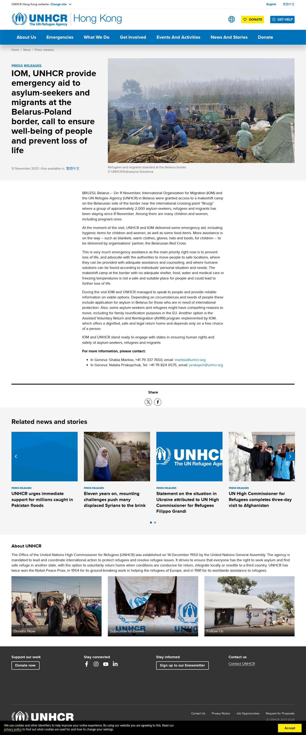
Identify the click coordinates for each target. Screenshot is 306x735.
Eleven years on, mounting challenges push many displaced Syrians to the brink (115, 499)
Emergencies (59, 37)
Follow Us (214, 631)
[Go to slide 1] (152, 523)
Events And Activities (178, 37)
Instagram (96, 664)
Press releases (44, 50)
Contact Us (198, 713)
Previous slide (15, 456)
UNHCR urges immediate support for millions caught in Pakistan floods (42, 499)
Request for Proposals (280, 713)
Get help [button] (285, 19)
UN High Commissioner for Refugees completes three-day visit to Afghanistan (260, 499)
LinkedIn (115, 664)
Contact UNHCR (242, 663)
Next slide (290, 456)
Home (15, 50)
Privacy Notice (221, 713)
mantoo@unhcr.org (190, 359)
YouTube (105, 664)
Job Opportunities (248, 713)
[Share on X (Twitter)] (148, 402)
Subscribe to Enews (127, 631)
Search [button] (218, 19)
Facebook (86, 664)
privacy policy (13, 729)
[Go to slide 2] (156, 523)
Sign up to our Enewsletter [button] (182, 665)
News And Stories (229, 37)
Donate (265, 37)
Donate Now (24, 631)
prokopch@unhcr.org (206, 365)
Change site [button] (58, 4)
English (271, 4)
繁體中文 (289, 4)
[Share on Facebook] (157, 402)
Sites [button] (231, 19)
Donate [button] (255, 19)
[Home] (40, 19)
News (27, 50)
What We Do (96, 37)
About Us (26, 37)
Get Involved (133, 37)
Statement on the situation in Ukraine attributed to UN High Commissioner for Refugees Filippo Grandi (187, 502)
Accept (290, 728)
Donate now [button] (25, 665)
